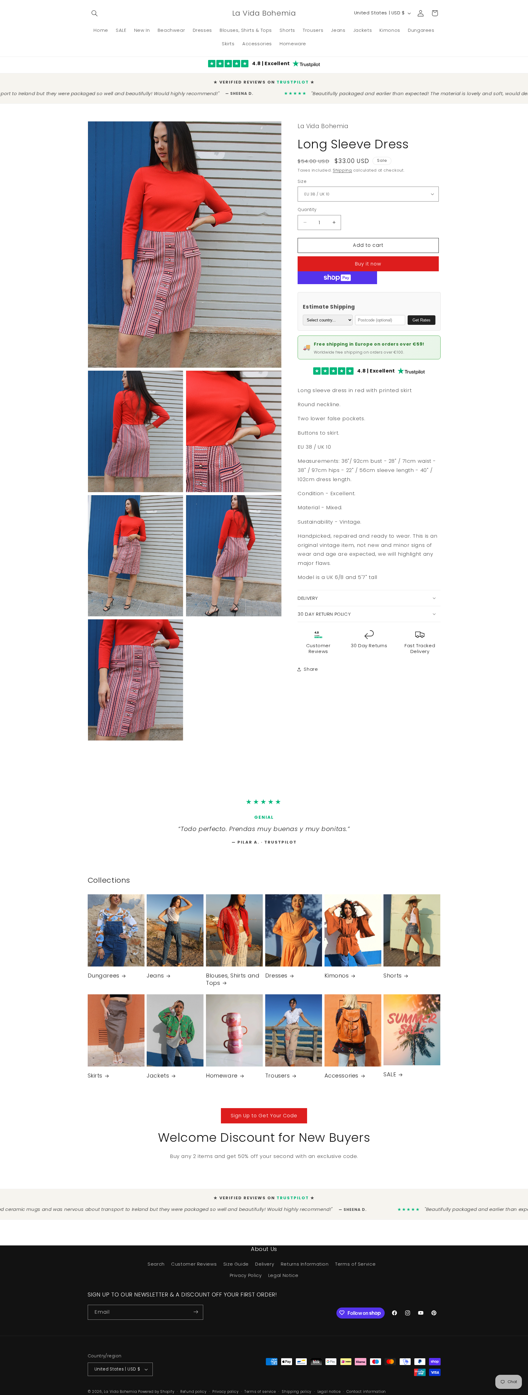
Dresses (276, 978)
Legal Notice (283, 1278)
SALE (389, 1077)
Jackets (158, 1078)
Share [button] (311, 664)
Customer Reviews (194, 1267)
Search (156, 1267)
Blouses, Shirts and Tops (232, 982)
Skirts (95, 1078)
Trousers (277, 1078)
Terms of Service (355, 1267)
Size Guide (236, 1267)
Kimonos (336, 978)
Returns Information (305, 1267)
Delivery (264, 1267)
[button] (95, 13)
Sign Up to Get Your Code (264, 1118)
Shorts (392, 978)
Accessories (341, 1078)
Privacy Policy (246, 1278)
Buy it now (368, 258)
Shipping (342, 165)
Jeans (155, 978)
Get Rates (422, 315)
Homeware (222, 1078)
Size (302, 176)
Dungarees (103, 978)
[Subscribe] (196, 1314)
